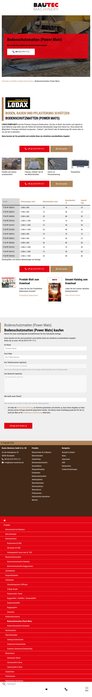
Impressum (66, 459)
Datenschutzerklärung (25, 408)
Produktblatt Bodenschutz (28, 295)
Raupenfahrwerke (38, 469)
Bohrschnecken (37, 456)
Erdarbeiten (36, 473)
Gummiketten (37, 466)
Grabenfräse (36, 459)
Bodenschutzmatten (39, 476)
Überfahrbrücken (38, 483)
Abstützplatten (37, 479)
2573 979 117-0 (22, 52)
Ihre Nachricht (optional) (13, 374)
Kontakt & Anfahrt (68, 452)
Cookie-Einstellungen (69, 469)
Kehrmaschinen (37, 486)
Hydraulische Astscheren (41, 496)
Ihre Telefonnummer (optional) (15, 362)
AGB (63, 462)
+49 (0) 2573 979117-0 (35, 149)
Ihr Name (7, 345)
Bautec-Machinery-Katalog (72, 295)
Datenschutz (66, 466)
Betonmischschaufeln (39, 462)
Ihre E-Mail (8, 354)
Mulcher (35, 500)
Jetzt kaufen (62, 149)
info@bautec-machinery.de (32, 413)
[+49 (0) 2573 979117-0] (66, 689)
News (64, 456)
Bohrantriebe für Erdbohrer (41, 452)
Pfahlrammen (37, 493)
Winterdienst (36, 490)
